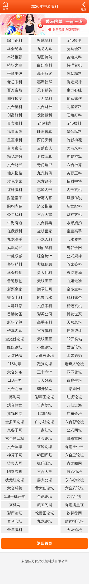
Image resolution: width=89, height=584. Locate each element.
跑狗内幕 (14, 206)
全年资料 (14, 530)
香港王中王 (74, 447)
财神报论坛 (74, 521)
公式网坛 (74, 430)
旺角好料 (74, 115)
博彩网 (14, 397)
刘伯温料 (44, 248)
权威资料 (44, 40)
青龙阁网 (74, 463)
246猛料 (74, 123)
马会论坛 (44, 438)
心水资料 (74, 239)
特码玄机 (74, 65)
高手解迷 (44, 74)
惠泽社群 (44, 82)
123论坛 (44, 414)
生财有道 (14, 223)
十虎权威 (14, 256)
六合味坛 (14, 447)
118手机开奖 (14, 496)
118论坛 (14, 364)
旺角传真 (44, 132)
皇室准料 (14, 140)
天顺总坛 (74, 322)
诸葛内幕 (44, 198)
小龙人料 (44, 239)
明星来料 (74, 107)
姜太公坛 (44, 480)
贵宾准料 (14, 123)
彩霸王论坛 (44, 397)
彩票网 (74, 389)
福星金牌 (14, 132)
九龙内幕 (44, 49)
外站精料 (74, 74)
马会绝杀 (14, 49)
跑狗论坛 (44, 364)
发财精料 (44, 115)
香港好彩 (14, 306)
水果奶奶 (74, 223)
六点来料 (44, 306)
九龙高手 (14, 239)
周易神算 (74, 156)
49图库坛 (44, 455)
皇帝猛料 (74, 132)
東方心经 (74, 90)
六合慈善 (14, 488)
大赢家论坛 (44, 355)
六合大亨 (44, 472)
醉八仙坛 (74, 472)
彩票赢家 (14, 289)
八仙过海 (74, 405)
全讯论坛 (44, 496)
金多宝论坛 (14, 422)
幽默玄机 (14, 472)
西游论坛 (74, 347)
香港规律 (74, 82)
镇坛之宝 (14, 65)
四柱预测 (14, 98)
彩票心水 (44, 297)
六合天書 (44, 215)
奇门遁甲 (44, 165)
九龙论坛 (44, 521)
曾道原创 (14, 281)
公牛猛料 (14, 215)
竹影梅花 (74, 140)
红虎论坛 (74, 397)
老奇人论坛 (74, 364)
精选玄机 (74, 306)
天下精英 (44, 90)
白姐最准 (74, 281)
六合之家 (14, 389)
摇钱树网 (14, 414)
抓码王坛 (44, 463)
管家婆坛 (44, 405)
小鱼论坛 (44, 347)
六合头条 (14, 372)
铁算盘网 (74, 513)
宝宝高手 (74, 231)
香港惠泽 (74, 273)
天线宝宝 (44, 281)
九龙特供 (44, 173)
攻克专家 (14, 181)
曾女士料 (14, 297)
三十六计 (44, 372)
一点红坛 (44, 430)
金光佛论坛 (14, 339)
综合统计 (44, 256)
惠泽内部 (44, 190)
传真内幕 (14, 331)
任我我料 (14, 231)
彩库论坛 (14, 513)
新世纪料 (74, 206)
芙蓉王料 (74, 173)
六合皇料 (14, 107)
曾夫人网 (14, 463)
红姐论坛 (14, 347)
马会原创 (14, 273)
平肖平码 (14, 74)
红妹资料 (14, 190)
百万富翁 (14, 90)
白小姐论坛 (44, 422)
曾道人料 (74, 57)
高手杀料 (44, 322)
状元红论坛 (14, 480)
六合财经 (14, 165)
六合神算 (74, 165)
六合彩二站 (14, 438)
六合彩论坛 (74, 422)
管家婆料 (74, 264)
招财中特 (74, 181)
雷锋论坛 (44, 447)
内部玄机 (74, 190)
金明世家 (44, 231)
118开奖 (14, 380)
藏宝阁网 (44, 505)
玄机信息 (44, 264)
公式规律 (74, 256)
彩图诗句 (44, 57)
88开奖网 (44, 389)
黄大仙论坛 (44, 488)
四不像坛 (74, 372)
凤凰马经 (14, 248)
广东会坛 (74, 414)
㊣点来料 (74, 148)
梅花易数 (14, 156)
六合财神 (44, 107)
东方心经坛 (74, 480)
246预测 (74, 40)
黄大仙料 (44, 273)
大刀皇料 (44, 98)
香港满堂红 (74, 505)
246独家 (44, 123)
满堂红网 (44, 289)
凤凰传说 (74, 198)
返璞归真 (44, 156)
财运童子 (14, 198)
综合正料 (14, 40)
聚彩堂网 (74, 438)
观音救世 (14, 405)
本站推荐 (14, 57)
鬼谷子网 (74, 248)
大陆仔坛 (14, 355)
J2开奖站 (74, 339)
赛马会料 (74, 49)
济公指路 (44, 206)
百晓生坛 (74, 380)
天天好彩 (44, 380)
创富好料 (14, 115)
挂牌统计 (74, 331)
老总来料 (14, 82)
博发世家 (74, 314)
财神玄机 (74, 215)
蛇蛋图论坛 (44, 513)
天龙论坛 (74, 530)
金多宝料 (74, 289)
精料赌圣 (74, 297)
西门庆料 (44, 140)
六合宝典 (74, 496)
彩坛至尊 (14, 322)
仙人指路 (14, 173)
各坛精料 (14, 264)
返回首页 (44, 543)
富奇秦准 (14, 148)
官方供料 (44, 331)
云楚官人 (44, 148)
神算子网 (14, 455)
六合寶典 (44, 223)
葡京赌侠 (74, 98)
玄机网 (14, 505)
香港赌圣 (14, 314)
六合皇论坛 (74, 455)
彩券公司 (44, 314)
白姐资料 (44, 65)
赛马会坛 (14, 521)
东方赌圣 (44, 181)
